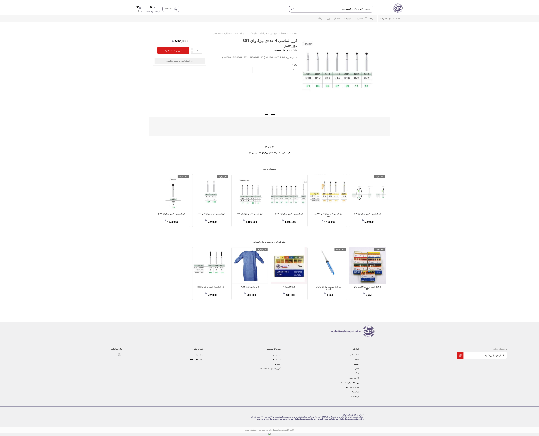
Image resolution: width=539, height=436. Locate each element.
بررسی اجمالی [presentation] (269, 114)
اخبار (357, 369)
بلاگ (357, 373)
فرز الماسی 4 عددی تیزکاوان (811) (171, 214)
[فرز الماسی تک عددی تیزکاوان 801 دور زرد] (328, 192)
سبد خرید (199, 355)
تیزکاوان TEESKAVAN (279, 50)
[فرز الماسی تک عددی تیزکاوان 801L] (289, 192)
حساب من (168, 8)
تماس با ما (355, 359)
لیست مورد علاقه (196, 359)
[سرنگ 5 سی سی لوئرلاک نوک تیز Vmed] (328, 265)
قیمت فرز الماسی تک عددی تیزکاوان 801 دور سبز (271, 153)
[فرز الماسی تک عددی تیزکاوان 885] (210, 265)
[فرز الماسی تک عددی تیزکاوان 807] (210, 192)
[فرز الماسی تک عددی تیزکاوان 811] (171, 192)
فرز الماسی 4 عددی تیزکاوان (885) (210, 287)
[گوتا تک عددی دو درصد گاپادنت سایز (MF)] (367, 265)
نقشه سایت (354, 355)
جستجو (356, 364)
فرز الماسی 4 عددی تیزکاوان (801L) (289, 214)
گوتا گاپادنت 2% (289, 287)
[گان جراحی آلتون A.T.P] (250, 265)
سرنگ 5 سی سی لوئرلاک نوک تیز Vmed (328, 288)
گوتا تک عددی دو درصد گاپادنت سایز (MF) (367, 288)
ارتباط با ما (355, 396)
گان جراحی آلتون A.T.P (250, 287)
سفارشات (277, 359)
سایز (295, 65)
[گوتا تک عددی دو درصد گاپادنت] (289, 265)
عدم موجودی (379, 177)
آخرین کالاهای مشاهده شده (270, 369)
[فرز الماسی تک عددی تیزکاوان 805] (250, 192)
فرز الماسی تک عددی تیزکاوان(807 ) (211, 214)
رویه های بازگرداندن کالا (350, 382)
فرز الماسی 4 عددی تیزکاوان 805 (250, 214)
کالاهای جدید (354, 378)
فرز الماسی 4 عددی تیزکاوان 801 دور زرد (328, 215)
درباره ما (355, 392)
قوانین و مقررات (352, 387)
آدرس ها (278, 364)
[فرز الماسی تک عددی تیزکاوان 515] (367, 192)
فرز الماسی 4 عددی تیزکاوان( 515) (367, 214)
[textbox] (334, 9)
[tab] (269, 114)
